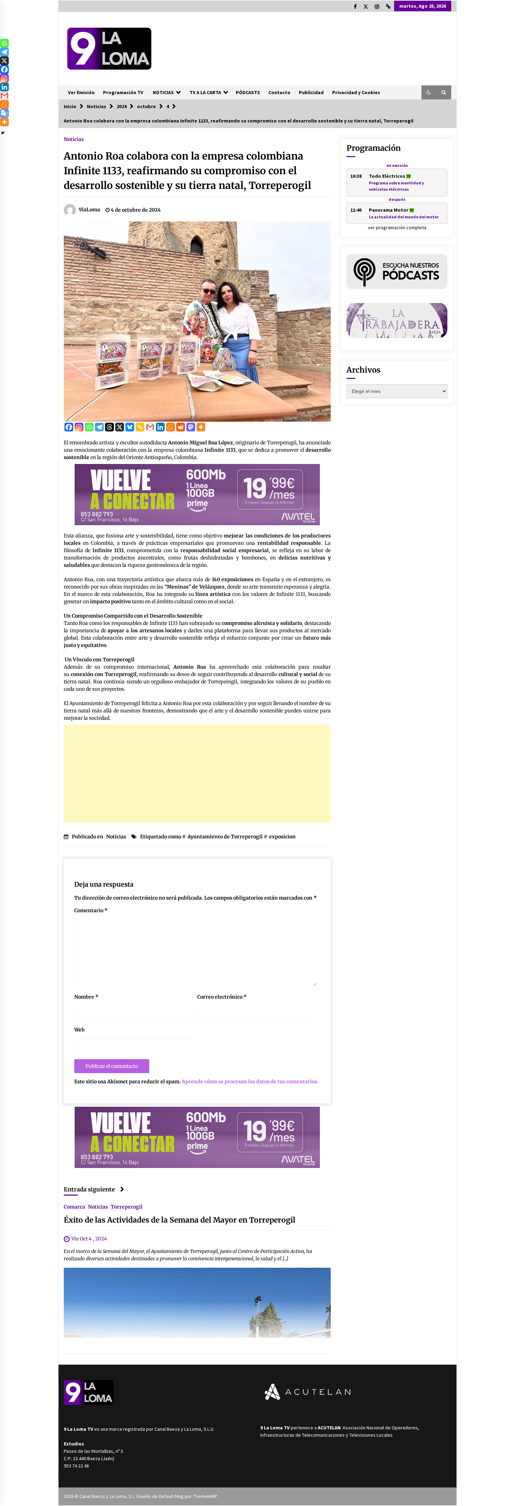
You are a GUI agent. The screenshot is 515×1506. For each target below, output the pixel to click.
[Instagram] (79, 427)
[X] (119, 427)
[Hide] (3, 133)
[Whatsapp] (89, 427)
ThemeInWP (205, 1496)
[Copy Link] (140, 427)
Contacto (279, 92)
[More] (201, 427)
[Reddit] (180, 427)
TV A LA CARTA (205, 92)
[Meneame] (170, 427)
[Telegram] (99, 427)
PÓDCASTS (248, 92)
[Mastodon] (190, 427)
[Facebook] (68, 427)
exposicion (282, 836)
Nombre (86, 997)
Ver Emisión (81, 92)
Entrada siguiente (89, 1189)
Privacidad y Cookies (356, 92)
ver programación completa (397, 227)
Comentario (91, 910)
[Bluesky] (129, 427)
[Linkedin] (160, 427)
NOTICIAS (163, 92)
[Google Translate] (4, 113)
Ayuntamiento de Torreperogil (225, 836)
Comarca (74, 1206)
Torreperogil (127, 1206)
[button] (428, 92)
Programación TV (123, 92)
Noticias (74, 139)
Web (79, 1030)
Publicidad (311, 92)
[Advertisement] (197, 774)
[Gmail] (150, 427)
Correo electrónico (222, 997)
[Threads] (109, 427)
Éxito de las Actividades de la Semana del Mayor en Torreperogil (179, 1220)
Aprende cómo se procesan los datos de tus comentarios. (250, 1081)
